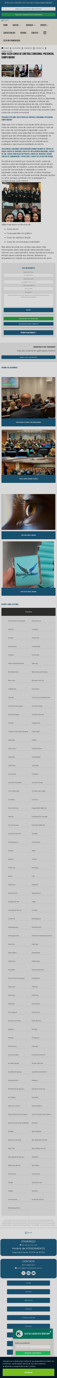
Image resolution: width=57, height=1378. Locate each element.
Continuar (29, 1372)
